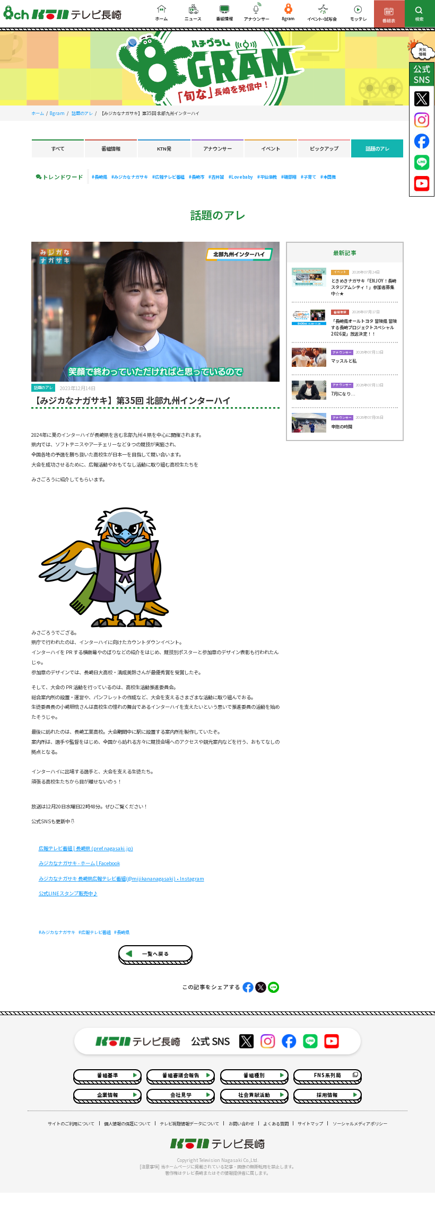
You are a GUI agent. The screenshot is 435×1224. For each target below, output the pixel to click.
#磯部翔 (289, 176)
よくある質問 (276, 1123)
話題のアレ (82, 113)
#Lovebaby (241, 176)
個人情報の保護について (127, 1123)
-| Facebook (79, 863)
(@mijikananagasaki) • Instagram (121, 878)
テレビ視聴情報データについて (189, 1123)
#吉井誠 (216, 176)
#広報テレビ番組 (168, 176)
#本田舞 (328, 176)
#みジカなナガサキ (129, 176)
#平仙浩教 (267, 176)
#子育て (308, 176)
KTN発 (164, 148)
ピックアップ (324, 148)
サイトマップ (310, 1123)
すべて (58, 148)
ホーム (37, 113)
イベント (270, 148)
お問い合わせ (241, 1123)
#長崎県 (99, 176)
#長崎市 (196, 176)
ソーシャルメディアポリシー (360, 1123)
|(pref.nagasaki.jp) (86, 848)
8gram (57, 113)
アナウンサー (217, 148)
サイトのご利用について (71, 1123)
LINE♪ (68, 893)
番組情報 (110, 148)
